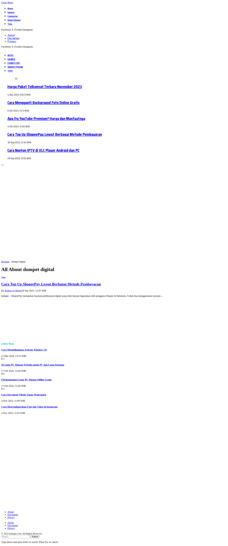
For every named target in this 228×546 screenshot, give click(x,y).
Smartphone (13, 20)
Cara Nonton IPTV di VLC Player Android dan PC (43, 150)
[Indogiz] (1, 49)
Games (10, 12)
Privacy (11, 41)
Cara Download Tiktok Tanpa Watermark (23, 394)
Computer (12, 16)
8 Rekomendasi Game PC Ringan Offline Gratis (26, 379)
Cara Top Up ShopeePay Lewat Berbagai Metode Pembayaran (54, 134)
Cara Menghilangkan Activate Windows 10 (24, 350)
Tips (9, 24)
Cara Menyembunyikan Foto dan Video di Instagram (29, 407)
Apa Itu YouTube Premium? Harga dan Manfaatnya (46, 119)
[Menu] (2, 164)
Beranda (5, 261)
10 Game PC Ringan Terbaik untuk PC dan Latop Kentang (32, 365)
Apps (10, 8)
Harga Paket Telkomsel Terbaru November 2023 (44, 87)
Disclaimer (13, 38)
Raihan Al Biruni (13, 290)
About (11, 35)
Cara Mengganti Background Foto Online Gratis (43, 103)
